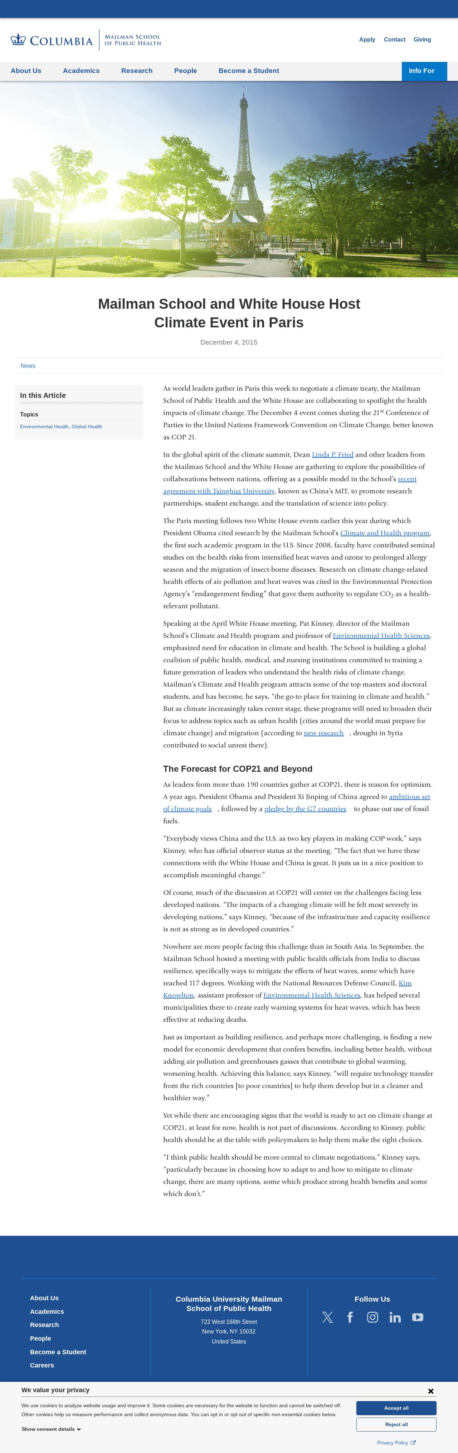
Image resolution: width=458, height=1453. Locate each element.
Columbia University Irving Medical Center (229, 8)
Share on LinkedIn (427, 365)
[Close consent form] (431, 1390)
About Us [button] (26, 70)
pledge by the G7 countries (308, 809)
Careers (42, 1365)
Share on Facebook (404, 365)
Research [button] (137, 70)
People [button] (185, 70)
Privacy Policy (393, 1442)
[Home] (86, 39)
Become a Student (58, 1352)
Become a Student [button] (249, 70)
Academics (47, 1311)
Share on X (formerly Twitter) (416, 365)
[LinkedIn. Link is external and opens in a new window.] (395, 1317)
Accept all (396, 1408)
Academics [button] (81, 70)
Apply (367, 39)
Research (44, 1324)
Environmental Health (44, 426)
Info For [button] (421, 70)
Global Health (87, 426)
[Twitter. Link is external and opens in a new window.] (327, 1317)
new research (327, 733)
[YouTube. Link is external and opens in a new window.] (418, 1317)
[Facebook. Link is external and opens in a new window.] (350, 1317)
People (40, 1338)
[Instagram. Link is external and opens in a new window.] (373, 1317)
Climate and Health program (385, 533)
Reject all (396, 1424)
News (28, 366)
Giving (422, 39)
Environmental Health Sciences (381, 636)
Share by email (439, 365)
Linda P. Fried (333, 454)
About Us (44, 1298)
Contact (394, 39)
